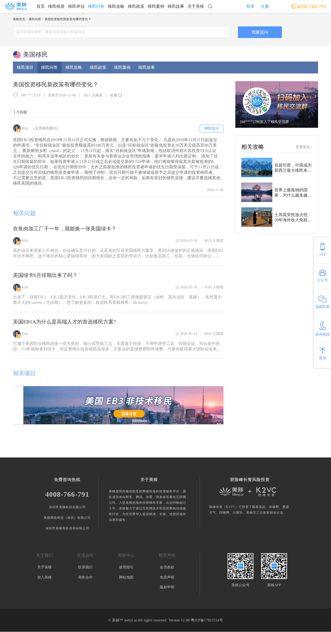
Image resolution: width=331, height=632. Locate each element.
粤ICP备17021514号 (207, 620)
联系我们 (85, 567)
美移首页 (19, 19)
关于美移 (195, 6)
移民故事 (176, 6)
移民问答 (96, 6)
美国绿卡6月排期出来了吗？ (45, 275)
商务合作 (85, 577)
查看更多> (304, 147)
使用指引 (126, 567)
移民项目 (25, 67)
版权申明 (167, 587)
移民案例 (156, 6)
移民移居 (56, 6)
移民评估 (76, 6)
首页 (40, 6)
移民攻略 (116, 6)
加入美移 (44, 577)
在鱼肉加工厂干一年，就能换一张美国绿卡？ (64, 228)
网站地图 (126, 577)
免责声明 (167, 577)
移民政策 (136, 6)
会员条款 (167, 567)
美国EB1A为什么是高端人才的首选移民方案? (64, 322)
